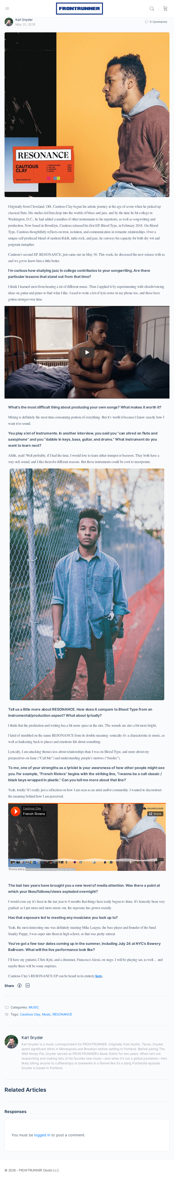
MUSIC (34, 1007)
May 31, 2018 (25, 24)
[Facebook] (19, 986)
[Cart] (165, 8)
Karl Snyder (24, 19)
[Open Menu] (7, 8)
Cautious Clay (30, 1014)
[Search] (153, 8)
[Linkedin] (27, 986)
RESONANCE (62, 1014)
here (98, 975)
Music (46, 1014)
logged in (42, 1135)
